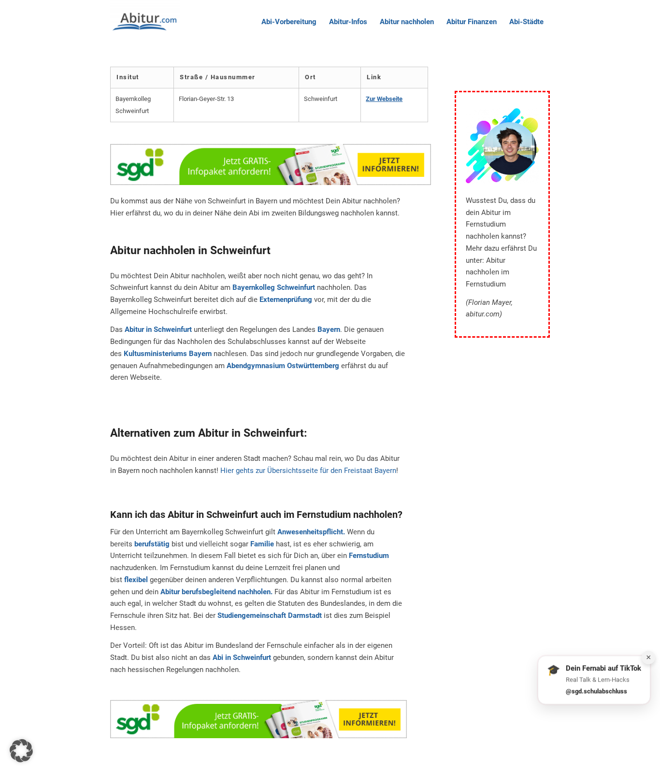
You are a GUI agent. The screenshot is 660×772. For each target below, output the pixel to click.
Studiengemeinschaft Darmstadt (269, 615)
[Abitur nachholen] (145, 21)
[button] (21, 750)
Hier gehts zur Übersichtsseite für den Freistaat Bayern (308, 470)
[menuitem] (289, 21)
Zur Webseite (384, 98)
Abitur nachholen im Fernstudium (487, 272)
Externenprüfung (285, 299)
